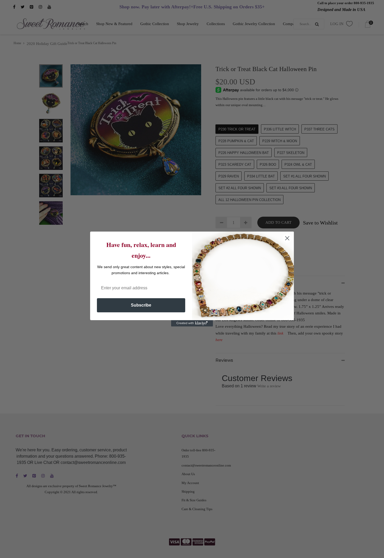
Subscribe (141, 305)
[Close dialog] (287, 238)
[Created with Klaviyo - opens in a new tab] (192, 323)
